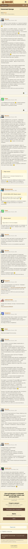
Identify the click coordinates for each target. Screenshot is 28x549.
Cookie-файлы (14, 545)
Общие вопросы (11, 14)
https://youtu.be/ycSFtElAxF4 (7, 306)
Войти (14, 518)
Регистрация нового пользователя (14, 509)
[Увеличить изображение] (2, 26)
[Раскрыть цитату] (3, 171)
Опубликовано (11, 20)
